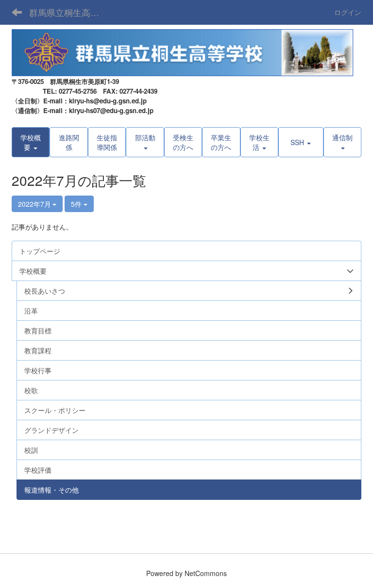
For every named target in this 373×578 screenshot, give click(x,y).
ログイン (347, 12)
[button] (30, 142)
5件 (77, 204)
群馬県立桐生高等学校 (70, 12)
